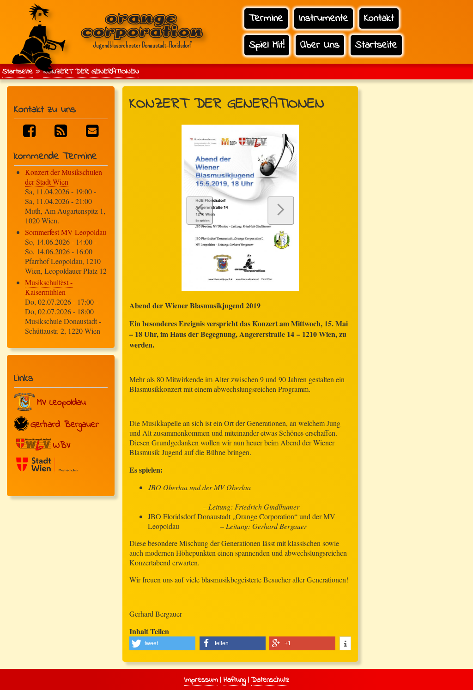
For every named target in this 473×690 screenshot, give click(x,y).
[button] (162, 643)
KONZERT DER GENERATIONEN (91, 71)
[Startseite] (37, 29)
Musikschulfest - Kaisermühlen (49, 287)
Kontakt (379, 18)
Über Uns (320, 45)
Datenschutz (270, 679)
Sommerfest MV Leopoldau (65, 232)
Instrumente (323, 18)
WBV (61, 445)
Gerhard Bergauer (64, 425)
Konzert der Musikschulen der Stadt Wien (63, 176)
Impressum (201, 679)
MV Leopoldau (61, 402)
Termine (266, 18)
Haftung (235, 679)
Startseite (376, 45)
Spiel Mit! (267, 45)
